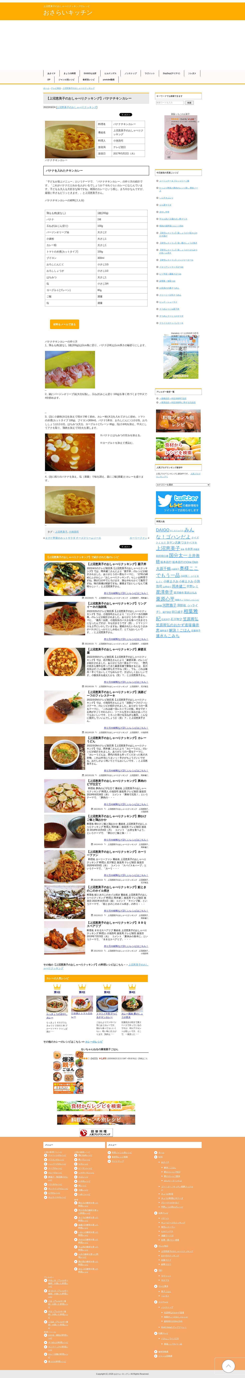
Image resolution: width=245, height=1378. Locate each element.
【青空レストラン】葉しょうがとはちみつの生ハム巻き (178, 251)
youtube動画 (108, 79)
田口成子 (177, 612)
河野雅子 (169, 605)
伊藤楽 (196, 549)
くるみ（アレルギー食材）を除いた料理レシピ (58, 1325)
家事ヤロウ (166, 1264)
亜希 (182, 549)
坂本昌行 (166, 562)
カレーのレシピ (94, 1041)
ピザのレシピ (54, 1193)
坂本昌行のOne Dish (185, 562)
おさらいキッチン (68, 12)
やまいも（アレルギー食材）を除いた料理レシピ (58, 1283)
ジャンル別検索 (165, 1356)
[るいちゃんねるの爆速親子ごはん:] (68, 1072)
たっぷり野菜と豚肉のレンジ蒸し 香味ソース (178, 189)
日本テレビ (163, 1213)
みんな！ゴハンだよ (173, 1180)
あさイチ (52, 73)
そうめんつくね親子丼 (169, 309)
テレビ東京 (163, 1286)
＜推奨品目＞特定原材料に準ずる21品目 (177, 402)
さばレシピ (83, 1177)
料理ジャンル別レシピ (122, 1152)
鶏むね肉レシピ (85, 1155)
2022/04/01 (89, 598)
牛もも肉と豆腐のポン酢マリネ (173, 219)
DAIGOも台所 (90, 73)
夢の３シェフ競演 (172, 1176)
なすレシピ (83, 1164)
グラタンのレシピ (56, 1159)
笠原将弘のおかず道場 (174, 625)
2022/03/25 (98, 809)
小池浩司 (74, 531)
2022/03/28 (89, 775)
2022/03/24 (98, 880)
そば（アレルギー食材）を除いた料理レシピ (58, 1314)
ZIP (48, 79)
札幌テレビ (163, 1333)
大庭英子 (175, 569)
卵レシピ (82, 1185)
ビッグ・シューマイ (168, 302)
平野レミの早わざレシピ (172, 1207)
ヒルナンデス (110, 73)
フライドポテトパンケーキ (171, 323)
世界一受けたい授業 (170, 1240)
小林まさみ (171, 581)
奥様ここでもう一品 (173, 1344)
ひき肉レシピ (84, 1181)
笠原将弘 (190, 619)
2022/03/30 (89, 686)
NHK (160, 1157)
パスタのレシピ (55, 1184)
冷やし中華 (164, 212)
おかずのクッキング (170, 1256)
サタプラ (165, 1280)
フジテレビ (163, 1302)
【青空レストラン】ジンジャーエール (176, 260)
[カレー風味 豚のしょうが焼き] (132, 1010)
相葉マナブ (166, 1260)
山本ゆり (167, 587)
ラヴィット (150, 73)
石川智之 (144, 686)
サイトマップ (118, 1161)
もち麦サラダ (165, 205)
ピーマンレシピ (85, 1168)
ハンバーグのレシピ (57, 1164)
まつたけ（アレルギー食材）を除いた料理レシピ (58, 1294)
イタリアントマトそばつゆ (171, 267)
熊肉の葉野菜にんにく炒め (171, 226)
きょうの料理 (70, 73)
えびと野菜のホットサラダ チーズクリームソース (73, 537)
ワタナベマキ (189, 542)
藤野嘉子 (164, 630)
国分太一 (178, 555)
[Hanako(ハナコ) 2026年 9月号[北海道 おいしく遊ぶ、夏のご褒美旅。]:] (181, 356)
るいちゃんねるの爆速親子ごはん (99, 1049)
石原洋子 (165, 619)
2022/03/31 (89, 644)
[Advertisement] (122, 45)
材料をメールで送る (64, 324)
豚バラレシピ (84, 1159)
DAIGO (162, 529)
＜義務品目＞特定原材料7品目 (172, 398)
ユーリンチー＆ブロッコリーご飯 (174, 181)
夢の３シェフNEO (172, 1172)
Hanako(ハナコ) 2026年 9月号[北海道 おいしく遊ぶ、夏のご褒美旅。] (185, 336)
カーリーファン (138, 537)
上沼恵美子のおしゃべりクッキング (79, 88)
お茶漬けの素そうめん (169, 288)
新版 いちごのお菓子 (180, 114)
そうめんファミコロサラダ (171, 316)
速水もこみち (168, 636)
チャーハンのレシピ (57, 1155)
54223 (94, 1058)
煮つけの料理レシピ (57, 1361)
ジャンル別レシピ (66, 79)
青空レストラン (168, 1227)
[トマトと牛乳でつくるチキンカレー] (107, 1010)
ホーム (46, 88)
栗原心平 (165, 599)
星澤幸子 (164, 592)
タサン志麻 (173, 542)
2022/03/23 (98, 915)
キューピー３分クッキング (173, 1222)
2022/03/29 (89, 732)
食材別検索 (163, 1351)
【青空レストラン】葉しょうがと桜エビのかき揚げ (178, 234)
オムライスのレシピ (57, 1197)
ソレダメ (192, 73)
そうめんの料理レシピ (58, 1342)
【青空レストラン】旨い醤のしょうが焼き (178, 243)
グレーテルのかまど (170, 1202)
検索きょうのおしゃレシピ (187, 600)
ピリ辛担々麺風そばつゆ (170, 274)
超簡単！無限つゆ (167, 281)
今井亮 (189, 549)
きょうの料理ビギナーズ (172, 1198)
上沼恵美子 (61, 531)
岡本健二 (144, 598)
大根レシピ (83, 1190)
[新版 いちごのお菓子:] (181, 137)
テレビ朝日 (56, 88)
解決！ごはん (180, 630)
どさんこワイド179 (170, 1338)
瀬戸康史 (166, 612)
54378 (183, 119)
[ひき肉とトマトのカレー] (82, 1009)
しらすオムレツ (166, 198)
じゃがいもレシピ (86, 1172)
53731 (183, 344)
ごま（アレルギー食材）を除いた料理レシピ (58, 1304)
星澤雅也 (179, 592)
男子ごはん (166, 1291)
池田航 (159, 606)
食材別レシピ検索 (120, 1157)
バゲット (165, 1218)
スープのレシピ (55, 1168)
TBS (160, 1270)
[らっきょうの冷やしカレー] (57, 1010)
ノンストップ (131, 73)
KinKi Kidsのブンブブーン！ (173, 1327)
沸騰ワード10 (167, 1235)
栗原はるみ (190, 592)
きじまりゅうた (177, 530)
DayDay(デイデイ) (171, 73)
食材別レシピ (89, 79)
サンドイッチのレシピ (58, 1188)
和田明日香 (162, 556)
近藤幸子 (195, 630)
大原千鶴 (163, 569)
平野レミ (192, 586)
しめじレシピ (84, 1194)
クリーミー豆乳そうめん (170, 295)
